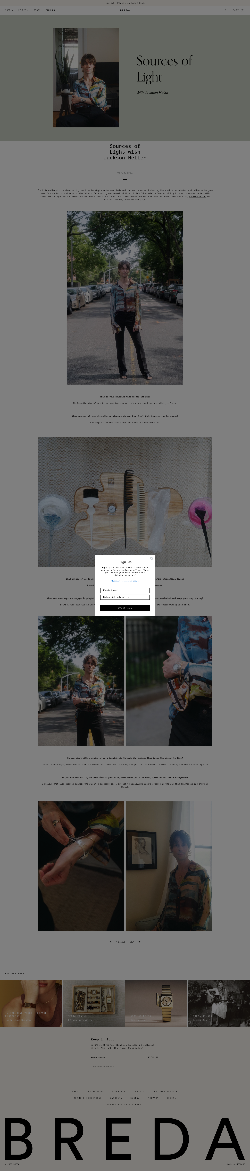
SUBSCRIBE (125, 608)
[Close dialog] (151, 558)
